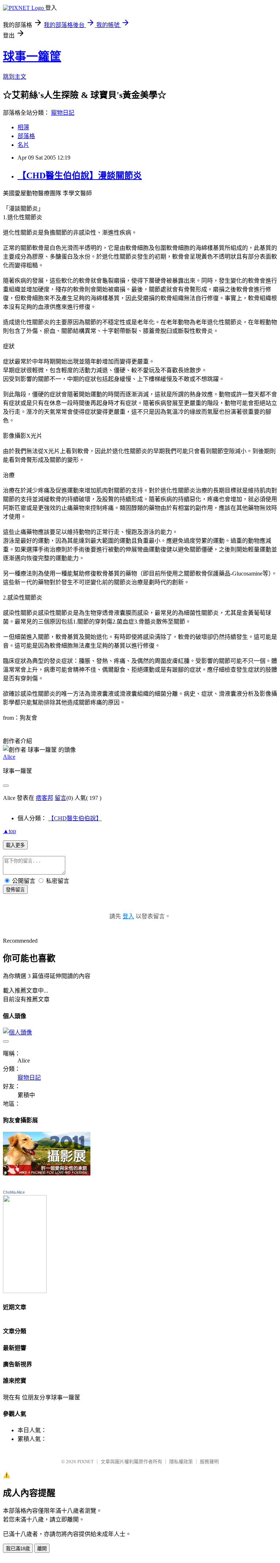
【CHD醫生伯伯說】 (75, 818)
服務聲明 (209, 1461)
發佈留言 (15, 889)
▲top (9, 831)
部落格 (26, 136)
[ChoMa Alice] (25, 1291)
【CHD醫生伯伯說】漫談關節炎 (80, 175)
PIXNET (85, 1461)
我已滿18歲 (18, 1548)
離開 (42, 1548)
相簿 (23, 127)
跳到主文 (14, 77)
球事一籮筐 (32, 56)
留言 (60, 798)
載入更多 (15, 845)
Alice (9, 757)
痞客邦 (44, 798)
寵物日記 (62, 113)
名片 (23, 145)
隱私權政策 (181, 1461)
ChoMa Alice (14, 1192)
